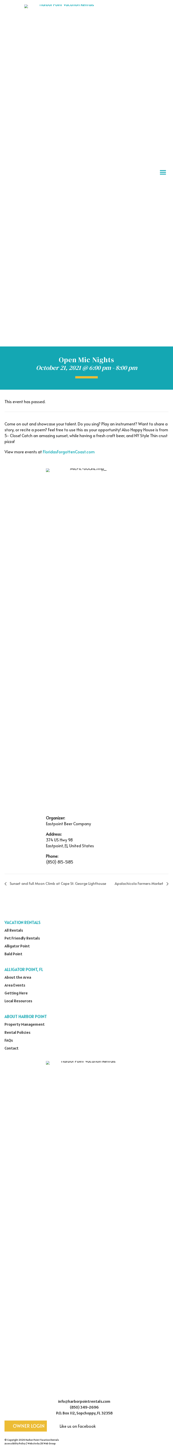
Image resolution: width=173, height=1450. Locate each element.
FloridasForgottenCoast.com (69, 451)
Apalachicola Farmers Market (139, 883)
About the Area (18, 977)
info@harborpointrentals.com (84, 1401)
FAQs (9, 1040)
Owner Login (28, 1426)
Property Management (25, 1024)
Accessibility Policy (15, 1443)
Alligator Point (17, 946)
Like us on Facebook (77, 1426)
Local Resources (18, 1000)
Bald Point (13, 953)
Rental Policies (17, 1032)
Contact (11, 1048)
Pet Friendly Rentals (22, 938)
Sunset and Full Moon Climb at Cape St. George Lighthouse (57, 883)
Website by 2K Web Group (41, 1443)
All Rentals (14, 930)
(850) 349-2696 (84, 1407)
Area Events (15, 985)
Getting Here (16, 993)
